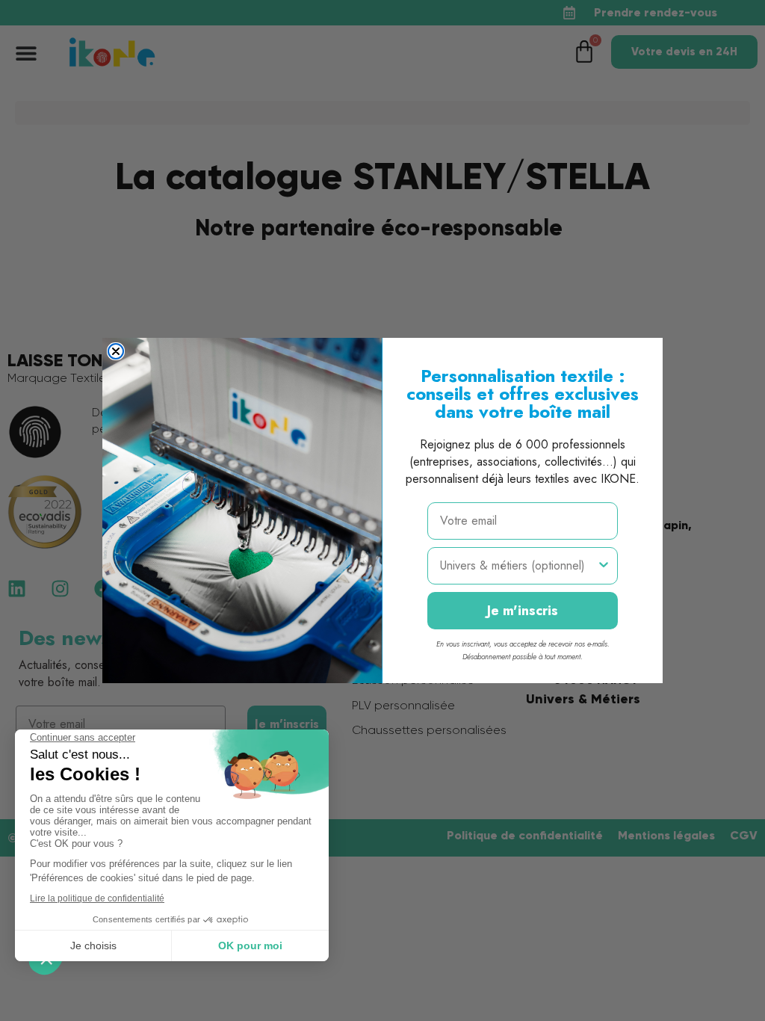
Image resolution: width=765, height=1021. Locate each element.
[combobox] (518, 566)
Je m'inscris (522, 610)
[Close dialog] (115, 351)
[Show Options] (603, 566)
